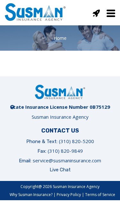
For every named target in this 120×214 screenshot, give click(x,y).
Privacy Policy (69, 194)
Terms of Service (100, 194)
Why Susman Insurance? (31, 194)
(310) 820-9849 (65, 151)
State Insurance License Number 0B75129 (60, 107)
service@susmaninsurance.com (67, 160)
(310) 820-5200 (76, 141)
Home (60, 38)
